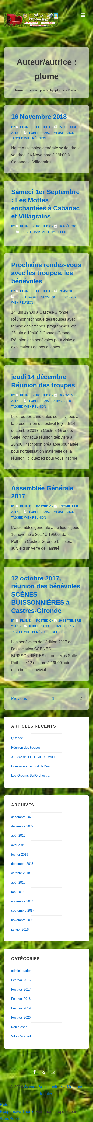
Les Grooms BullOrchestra (30, 775)
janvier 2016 (20, 929)
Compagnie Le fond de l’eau (31, 766)
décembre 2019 (22, 826)
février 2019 (19, 854)
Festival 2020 (21, 1017)
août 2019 (18, 835)
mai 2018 (17, 892)
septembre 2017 (22, 910)
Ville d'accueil (54, 232)
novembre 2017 (22, 901)
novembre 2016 (22, 920)
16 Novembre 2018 (39, 116)
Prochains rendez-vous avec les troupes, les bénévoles (46, 273)
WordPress (10, 1118)
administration (61, 133)
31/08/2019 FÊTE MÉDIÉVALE (33, 757)
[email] (53, 1072)
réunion (39, 138)
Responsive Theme (17, 1111)
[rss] (44, 1072)
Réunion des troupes (26, 747)
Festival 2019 (21, 1008)
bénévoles (41, 632)
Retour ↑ (7, 1104)
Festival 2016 (21, 980)
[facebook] (35, 1072)
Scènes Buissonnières (44, 1087)
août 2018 (18, 882)
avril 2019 (18, 845)
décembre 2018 (22, 864)
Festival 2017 (60, 626)
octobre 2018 (20, 873)
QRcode (17, 738)
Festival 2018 (47, 297)
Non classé (19, 1027)
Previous (19, 698)
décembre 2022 (22, 817)
